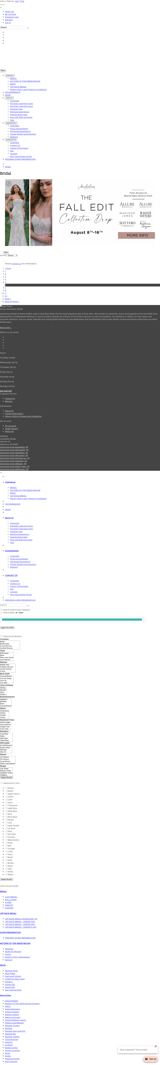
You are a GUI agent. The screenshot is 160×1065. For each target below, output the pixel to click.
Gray (10, 869)
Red (9, 845)
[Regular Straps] (6, 771)
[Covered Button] (6, 676)
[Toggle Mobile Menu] (1, 472)
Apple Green (14, 794)
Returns (8, 401)
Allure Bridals (11, 1001)
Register (9, 20)
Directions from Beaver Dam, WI (14, 466)
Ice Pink (11, 828)
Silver (10, 871)
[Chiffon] (4, 713)
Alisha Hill (10, 984)
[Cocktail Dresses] (10, 648)
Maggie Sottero (12, 1014)
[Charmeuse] (4, 711)
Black (10, 866)
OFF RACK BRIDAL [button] (8, 913)
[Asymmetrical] (5, 725)
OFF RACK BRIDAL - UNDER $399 (20, 921)
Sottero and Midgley (14, 1023)
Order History (11, 428)
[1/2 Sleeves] (7, 757)
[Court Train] (5, 729)
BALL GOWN (10, 899)
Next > (8, 298)
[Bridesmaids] (10, 644)
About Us (9, 411)
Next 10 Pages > (12, 301)
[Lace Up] (6, 681)
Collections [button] (10, 482)
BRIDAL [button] (3, 891)
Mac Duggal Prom (13, 990)
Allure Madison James (15, 1020)
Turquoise (12, 805)
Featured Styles (12, 1058)
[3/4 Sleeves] (7, 759)
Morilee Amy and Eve (15, 1031)
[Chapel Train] (5, 727)
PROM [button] (3, 965)
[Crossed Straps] (6, 678)
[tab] (82, 482)
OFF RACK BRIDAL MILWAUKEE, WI (21, 919)
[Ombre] (3, 694)
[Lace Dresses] (7, 660)
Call (16, 1)
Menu (3, 70)
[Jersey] (4, 717)
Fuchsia (11, 837)
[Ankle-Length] (5, 722)
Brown (11, 863)
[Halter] (6, 736)
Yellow (11, 788)
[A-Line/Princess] (6, 746)
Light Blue (12, 808)
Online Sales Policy (14, 413)
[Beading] (5, 702)
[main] (80, 237)
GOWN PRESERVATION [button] (10, 932)
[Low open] (6, 683)
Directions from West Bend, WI (14, 455)
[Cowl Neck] (6, 734)
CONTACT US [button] (11, 575)
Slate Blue (12, 811)
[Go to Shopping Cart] (1, 4)
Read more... (6, 327)
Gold (10, 860)
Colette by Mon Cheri (15, 979)
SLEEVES (9, 908)
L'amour (8, 1042)
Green (10, 796)
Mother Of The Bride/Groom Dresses (22, 1003)
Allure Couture (12, 1012)
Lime (10, 799)
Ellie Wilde (10, 973)
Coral (10, 851)
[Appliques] (5, 699)
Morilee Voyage (12, 1025)
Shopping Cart (12, 17)
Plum (10, 843)
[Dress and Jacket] (7, 658)
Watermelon (13, 840)
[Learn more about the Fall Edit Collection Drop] (80, 212)
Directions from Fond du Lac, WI (15, 458)
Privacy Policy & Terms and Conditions (23, 416)
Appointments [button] (12, 550)
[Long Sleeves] (7, 761)
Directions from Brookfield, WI (14, 447)
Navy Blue (12, 817)
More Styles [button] (5, 995)
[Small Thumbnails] (1, 248)
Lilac (10, 822)
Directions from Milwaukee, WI (14, 450)
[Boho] (7, 655)
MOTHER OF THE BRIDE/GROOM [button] (15, 943)
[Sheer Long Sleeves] (7, 763)
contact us (16, 263)
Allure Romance (12, 1009)
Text (22, 1)
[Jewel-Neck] (6, 740)
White (10, 874)
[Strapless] (6, 775)
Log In (8, 22)
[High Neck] (6, 738)
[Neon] (3, 692)
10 (6, 296)
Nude (10, 857)
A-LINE (8, 902)
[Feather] (4, 715)
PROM (7, 509)
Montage (9, 949)
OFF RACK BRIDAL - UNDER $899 (20, 924)
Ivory (10, 854)
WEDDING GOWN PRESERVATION (20, 600)
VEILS (7, 1006)
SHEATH (9, 905)
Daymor (8, 960)
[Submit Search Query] (28, 605)
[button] (10, 75)
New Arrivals (11, 1061)
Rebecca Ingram (12, 1017)
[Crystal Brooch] (5, 706)
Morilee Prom (11, 970)
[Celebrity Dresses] (8, 667)
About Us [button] (9, 518)
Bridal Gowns (11, 1047)
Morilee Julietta (12, 1036)
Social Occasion (12, 1050)
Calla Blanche (11, 1039)
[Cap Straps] (6, 769)
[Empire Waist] (6, 748)
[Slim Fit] (6, 752)
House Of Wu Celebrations (17, 957)
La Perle (9, 1045)
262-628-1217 (6, 391)
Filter (6, 252)
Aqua (10, 802)
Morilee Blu (10, 1034)
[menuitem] (82, 11)
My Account (10, 14)
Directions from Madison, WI (13, 463)
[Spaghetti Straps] (6, 773)
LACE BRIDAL (11, 897)
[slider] (144, 619)
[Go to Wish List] (3, 4)
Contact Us (10, 398)
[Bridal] (10, 642)
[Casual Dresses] (10, 646)
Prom (7, 1053)
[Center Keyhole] (8, 669)
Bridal (8, 166)
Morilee (8, 1028)
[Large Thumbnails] (3, 248)
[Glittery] (3, 688)
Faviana (8, 982)
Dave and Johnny (13, 976)
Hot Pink (12, 834)
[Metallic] (3, 690)
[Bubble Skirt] (8, 665)
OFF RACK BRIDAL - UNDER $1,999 (20, 927)
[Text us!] (150, 1060)
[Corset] (8, 671)
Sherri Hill (10, 987)
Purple (11, 820)
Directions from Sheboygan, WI (14, 469)
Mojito (10, 791)
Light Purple (13, 825)
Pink (10, 831)
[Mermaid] (6, 750)
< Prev (8, 268)
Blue (10, 814)
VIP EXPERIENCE (12, 504)
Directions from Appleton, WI (13, 461)
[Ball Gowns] (7, 653)
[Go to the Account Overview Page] (1, 7)
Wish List (9, 11)
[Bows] (5, 704)
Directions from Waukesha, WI (14, 452)
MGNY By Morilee (13, 951)
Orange (11, 848)
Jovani (8, 954)
